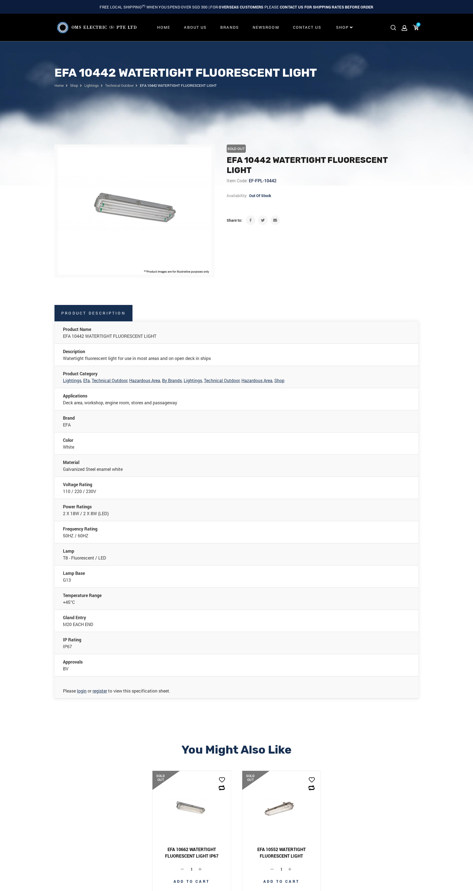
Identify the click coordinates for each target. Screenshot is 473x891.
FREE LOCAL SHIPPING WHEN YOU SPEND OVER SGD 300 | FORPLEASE (236, 7)
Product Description (93, 313)
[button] (221, 780)
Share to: (234, 220)
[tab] (93, 313)
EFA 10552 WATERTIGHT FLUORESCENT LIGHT (281, 852)
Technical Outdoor (109, 380)
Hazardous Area (144, 380)
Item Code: (237, 180)
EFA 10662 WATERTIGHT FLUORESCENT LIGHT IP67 (191, 852)
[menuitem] (163, 27)
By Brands (172, 380)
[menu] (253, 27)
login (81, 691)
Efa (86, 380)
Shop (279, 380)
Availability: (237, 195)
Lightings (72, 380)
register (100, 691)
